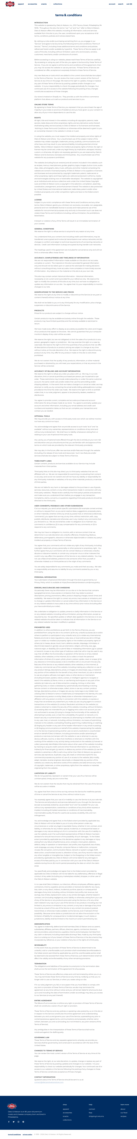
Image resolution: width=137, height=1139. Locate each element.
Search (120, 4)
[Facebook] (9, 1121)
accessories (32, 4)
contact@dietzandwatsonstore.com (48, 1082)
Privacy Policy (27, 1134)
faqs (90, 1113)
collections (57, 4)
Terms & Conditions (14, 1134)
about (123, 1109)
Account (112, 4)
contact (92, 1109)
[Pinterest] (23, 1121)
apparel (21, 4)
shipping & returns (96, 1116)
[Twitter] (13, 1121)
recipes (123, 1116)
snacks (44, 4)
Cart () (129, 4)
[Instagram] (18, 1121)
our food (124, 1113)
